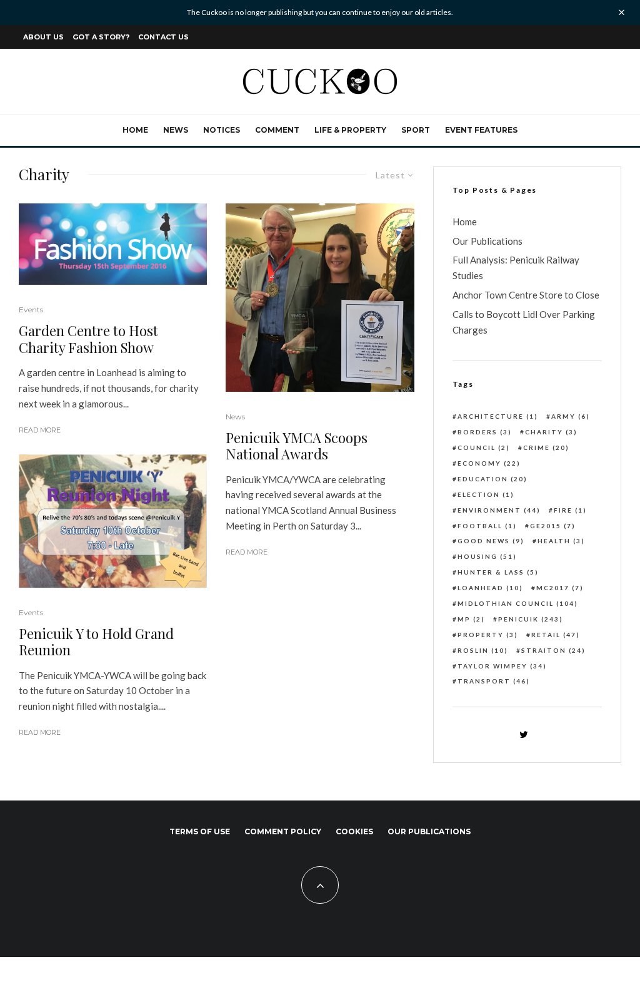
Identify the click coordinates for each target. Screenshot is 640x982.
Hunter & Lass (498, 572)
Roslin (483, 650)
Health (561, 541)
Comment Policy (282, 831)
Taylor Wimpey (502, 666)
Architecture (498, 416)
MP (471, 619)
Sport (415, 130)
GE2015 (553, 525)
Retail (555, 634)
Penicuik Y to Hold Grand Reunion (96, 641)
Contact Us (163, 37)
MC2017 (560, 587)
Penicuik (530, 619)
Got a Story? (100, 37)
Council (484, 447)
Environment (499, 510)
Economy (489, 463)
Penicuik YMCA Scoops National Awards (297, 446)
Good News (491, 541)
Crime (546, 447)
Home (135, 130)
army (570, 416)
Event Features (481, 130)
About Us (43, 37)
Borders (485, 432)
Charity (551, 432)
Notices (221, 130)
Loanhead (490, 587)
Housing (487, 556)
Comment (277, 130)
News (175, 130)
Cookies (354, 831)
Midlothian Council (518, 603)
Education (493, 479)
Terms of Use (199, 831)
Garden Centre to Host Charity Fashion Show (88, 338)
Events (31, 309)
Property (488, 634)
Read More (40, 430)
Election (486, 494)
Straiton (553, 650)
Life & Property (350, 130)
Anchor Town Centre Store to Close (525, 294)
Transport (494, 681)
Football (487, 525)
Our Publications (487, 241)
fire (570, 510)
